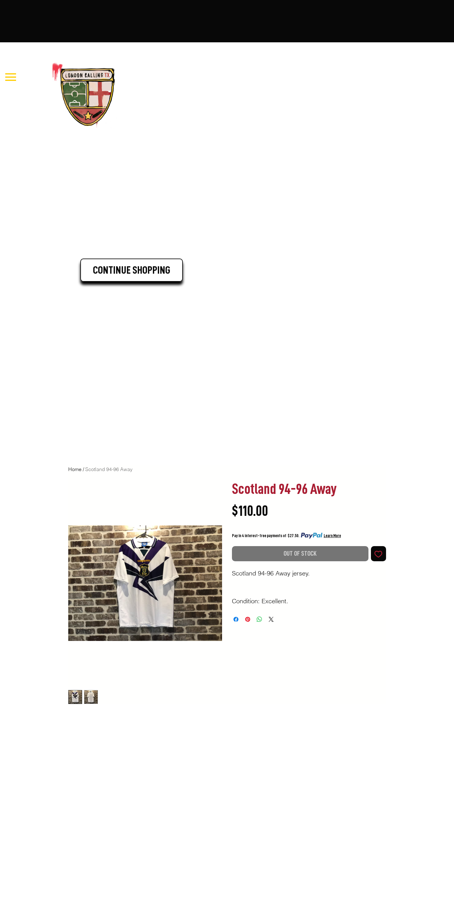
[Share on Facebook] (236, 619)
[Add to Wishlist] (378, 553)
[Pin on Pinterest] (247, 619)
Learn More (332, 535)
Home (75, 469)
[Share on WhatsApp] (259, 619)
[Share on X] (271, 619)
